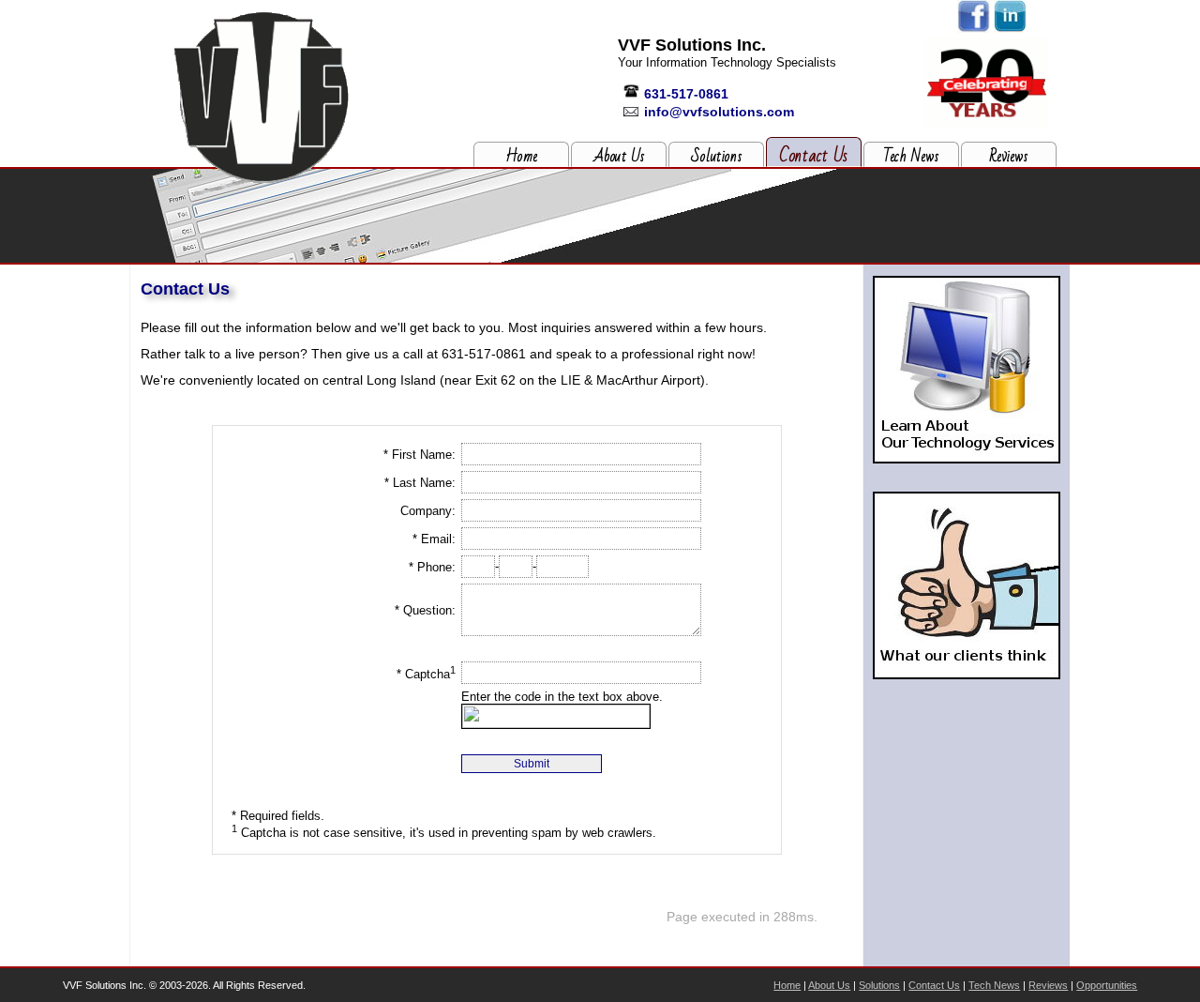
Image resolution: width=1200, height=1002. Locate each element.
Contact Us (813, 156)
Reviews (1008, 157)
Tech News (910, 157)
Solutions (716, 157)
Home (521, 157)
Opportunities (1106, 985)
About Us (619, 157)
